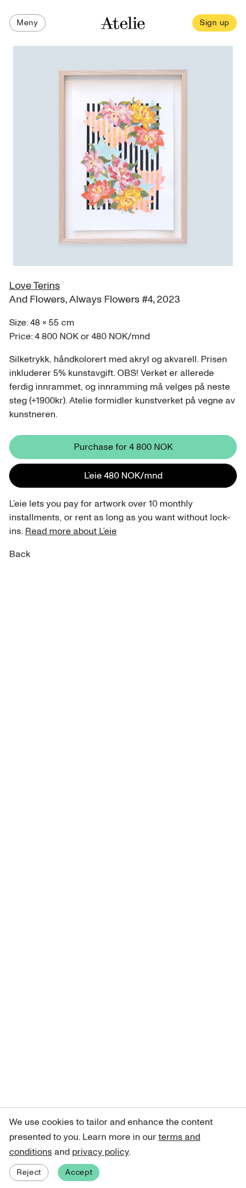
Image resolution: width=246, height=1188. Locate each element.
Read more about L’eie (71, 531)
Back (19, 554)
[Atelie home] (123, 23)
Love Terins (34, 286)
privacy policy (100, 1152)
